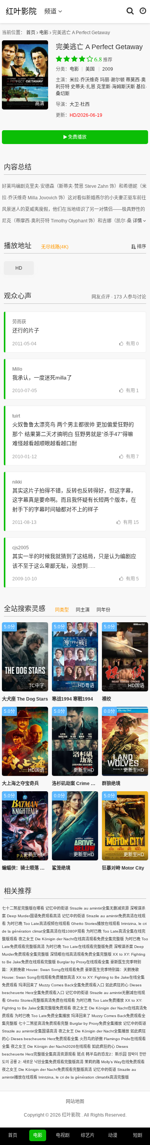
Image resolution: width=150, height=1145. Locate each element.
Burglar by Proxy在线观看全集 (83, 962)
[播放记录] (143, 10)
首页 (30, 32)
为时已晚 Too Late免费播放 (100, 1000)
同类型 (62, 610)
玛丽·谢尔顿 (112, 80)
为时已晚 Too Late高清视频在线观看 (38, 923)
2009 (107, 69)
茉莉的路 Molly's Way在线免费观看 (115, 1062)
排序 (141, 246)
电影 (43, 32)
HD (18, 268)
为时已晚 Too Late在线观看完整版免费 (79, 947)
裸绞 (106, 699)
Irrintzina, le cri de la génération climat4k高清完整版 (83, 1077)
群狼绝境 (111, 783)
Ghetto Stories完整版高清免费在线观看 (41, 1000)
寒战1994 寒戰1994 (72, 699)
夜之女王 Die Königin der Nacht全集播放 (93, 1031)
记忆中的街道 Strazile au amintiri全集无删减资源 (87, 908)
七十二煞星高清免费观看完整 (43, 1023)
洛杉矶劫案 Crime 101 (75, 783)
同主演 (83, 610)
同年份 (103, 610)
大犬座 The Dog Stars (25, 699)
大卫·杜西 (80, 104)
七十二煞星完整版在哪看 (23, 908)
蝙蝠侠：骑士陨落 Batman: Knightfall (41, 868)
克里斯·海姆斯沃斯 (116, 86)
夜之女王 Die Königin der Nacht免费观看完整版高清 (47, 1069)
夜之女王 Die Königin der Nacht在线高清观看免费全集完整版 (71, 939)
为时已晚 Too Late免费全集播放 (42, 1016)
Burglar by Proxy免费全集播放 (96, 1023)
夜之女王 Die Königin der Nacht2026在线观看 (51, 1046)
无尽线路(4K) (54, 247)
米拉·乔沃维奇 (84, 80)
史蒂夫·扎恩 (83, 86)
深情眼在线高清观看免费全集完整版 (81, 954)
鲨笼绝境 (61, 868)
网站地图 (75, 1101)
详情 (138, 221)
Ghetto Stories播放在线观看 (95, 923)
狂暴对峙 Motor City (123, 868)
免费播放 (77, 137)
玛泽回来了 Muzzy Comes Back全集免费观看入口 (61, 985)
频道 (51, 11)
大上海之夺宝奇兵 (20, 783)
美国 (90, 69)
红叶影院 (21, 11)
